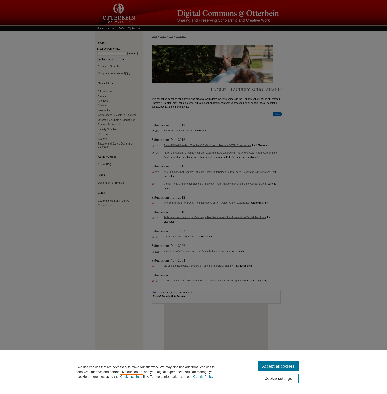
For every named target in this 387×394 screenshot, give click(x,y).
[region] (193, 372)
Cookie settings (131, 376)
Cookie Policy (203, 376)
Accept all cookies (278, 366)
